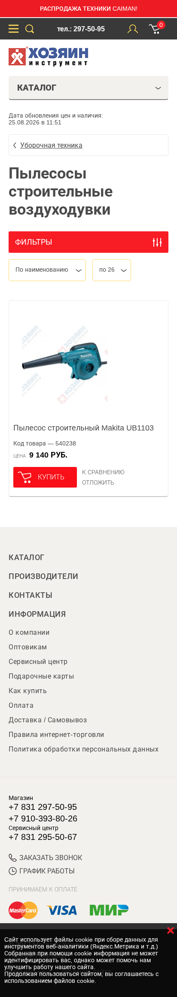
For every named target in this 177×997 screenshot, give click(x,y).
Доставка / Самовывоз (48, 720)
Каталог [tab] (36, 87)
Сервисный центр (38, 661)
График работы (47, 871)
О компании (29, 632)
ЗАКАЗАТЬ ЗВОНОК (50, 857)
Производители (44, 576)
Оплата (21, 705)
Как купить (28, 690)
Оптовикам (28, 647)
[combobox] (47, 270)
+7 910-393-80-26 (43, 818)
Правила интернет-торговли (56, 734)
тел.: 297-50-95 (81, 29)
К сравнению (103, 472)
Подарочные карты (41, 676)
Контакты (30, 595)
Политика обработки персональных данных (84, 749)
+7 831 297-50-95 (43, 807)
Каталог (27, 557)
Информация (37, 614)
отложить (98, 482)
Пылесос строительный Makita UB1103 (83, 428)
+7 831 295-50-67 (43, 837)
